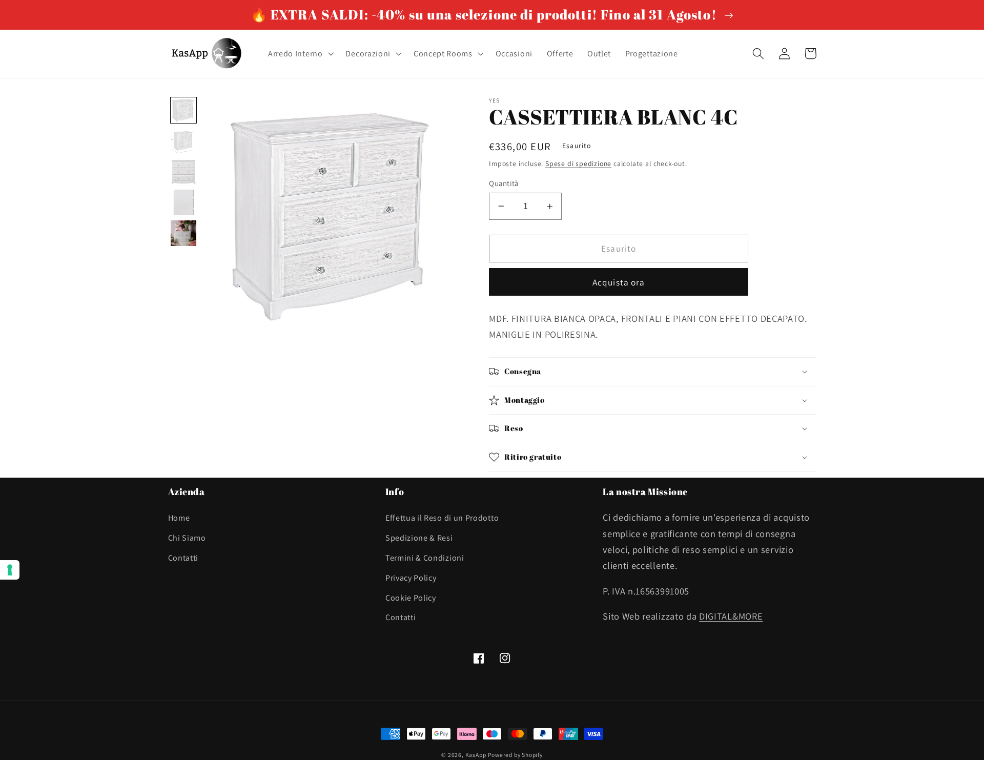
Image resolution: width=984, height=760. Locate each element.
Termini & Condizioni (424, 557)
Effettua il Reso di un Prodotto (442, 517)
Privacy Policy (411, 577)
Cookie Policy (410, 597)
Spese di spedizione (578, 163)
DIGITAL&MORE (731, 616)
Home (179, 517)
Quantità (504, 183)
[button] (300, 54)
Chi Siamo (187, 537)
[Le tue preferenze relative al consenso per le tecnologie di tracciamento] (9, 570)
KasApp (475, 754)
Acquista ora (618, 282)
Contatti (183, 557)
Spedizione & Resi (419, 537)
